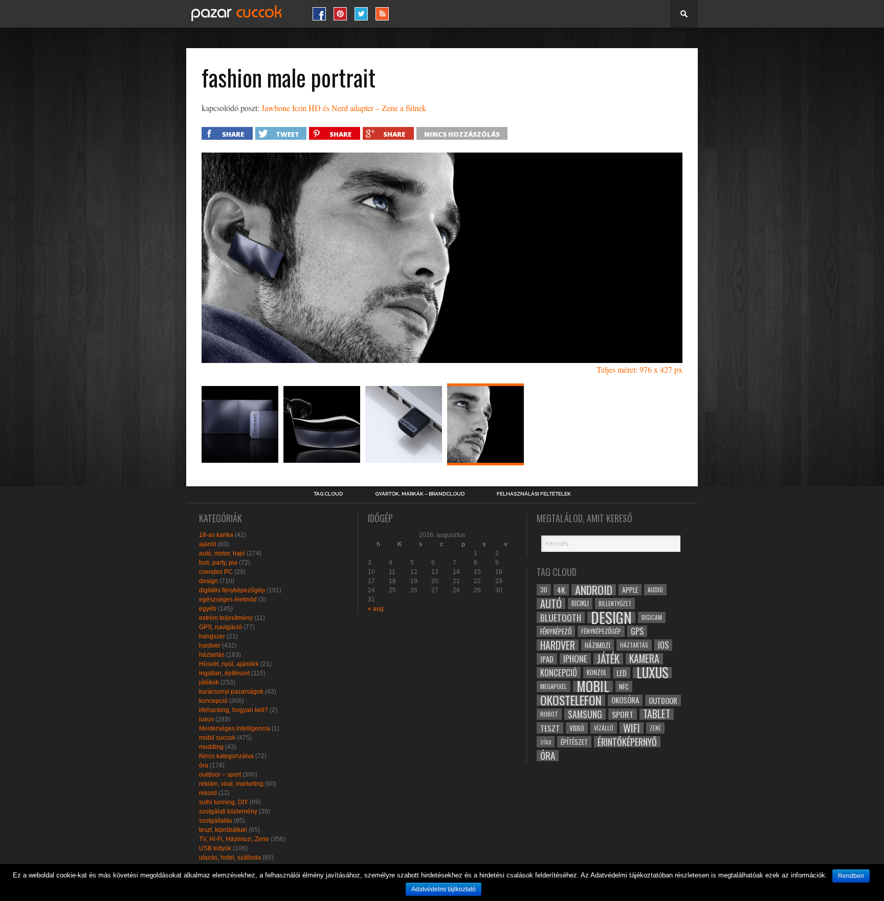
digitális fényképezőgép (232, 590)
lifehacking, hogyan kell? (233, 710)
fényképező (555, 631)
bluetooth (560, 617)
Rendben (851, 875)
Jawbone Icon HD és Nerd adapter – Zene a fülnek (343, 107)
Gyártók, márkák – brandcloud (420, 494)
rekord (208, 793)
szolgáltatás (215, 820)
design (208, 581)
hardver (209, 645)
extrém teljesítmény (226, 617)
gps (637, 631)
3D (543, 589)
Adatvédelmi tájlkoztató (443, 889)
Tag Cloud (328, 494)
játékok (209, 682)
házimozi (597, 645)
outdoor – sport (220, 774)
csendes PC (216, 571)
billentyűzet (615, 603)
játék (608, 658)
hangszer (212, 636)
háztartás (212, 654)
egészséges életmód (228, 599)
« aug (376, 608)
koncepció (213, 700)
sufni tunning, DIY (223, 802)
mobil (593, 686)
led (621, 672)
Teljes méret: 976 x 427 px (639, 369)
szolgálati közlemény (228, 811)
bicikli (580, 603)
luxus (206, 719)
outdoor (663, 700)
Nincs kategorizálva (226, 756)
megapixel (553, 686)
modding (211, 746)
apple (630, 590)
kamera (644, 658)
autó (551, 603)
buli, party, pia (218, 562)
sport (622, 714)
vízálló (603, 727)
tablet (656, 714)
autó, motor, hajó (222, 553)
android (593, 589)
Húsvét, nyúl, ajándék (229, 664)
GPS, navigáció (220, 627)
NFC (624, 686)
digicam (652, 617)
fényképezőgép (601, 631)
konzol (597, 672)
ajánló (207, 544)
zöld (545, 742)
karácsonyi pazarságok (231, 691)
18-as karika (216, 535)
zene (655, 728)
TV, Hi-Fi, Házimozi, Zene (234, 839)
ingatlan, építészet (224, 673)
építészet (574, 742)
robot (549, 714)
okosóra (625, 700)
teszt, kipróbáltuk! (223, 829)
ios (663, 645)
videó (576, 728)
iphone (575, 658)
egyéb (207, 608)
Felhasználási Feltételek (534, 494)
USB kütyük (215, 848)
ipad (547, 658)
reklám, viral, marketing (231, 783)
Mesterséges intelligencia (234, 728)
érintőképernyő (627, 741)
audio (655, 589)
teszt (550, 728)
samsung (585, 714)
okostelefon (571, 700)
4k (561, 589)
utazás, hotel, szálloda (230, 857)
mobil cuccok (217, 737)
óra (203, 765)
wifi (631, 728)
